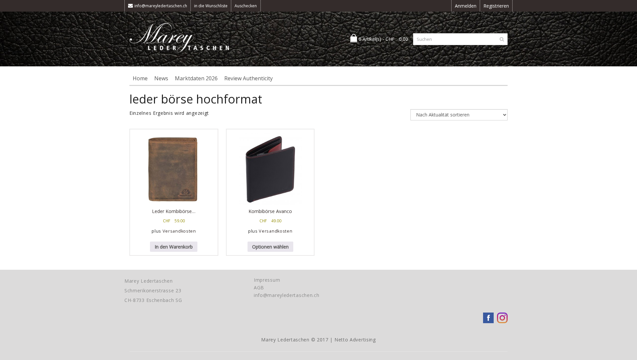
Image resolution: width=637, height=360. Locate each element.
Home (140, 78)
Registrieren (496, 6)
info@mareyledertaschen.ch (160, 6)
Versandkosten (179, 231)
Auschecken (246, 6)
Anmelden (465, 6)
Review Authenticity (248, 78)
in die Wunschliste (211, 6)
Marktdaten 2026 (196, 78)
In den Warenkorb (174, 247)
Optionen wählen (270, 247)
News (161, 78)
